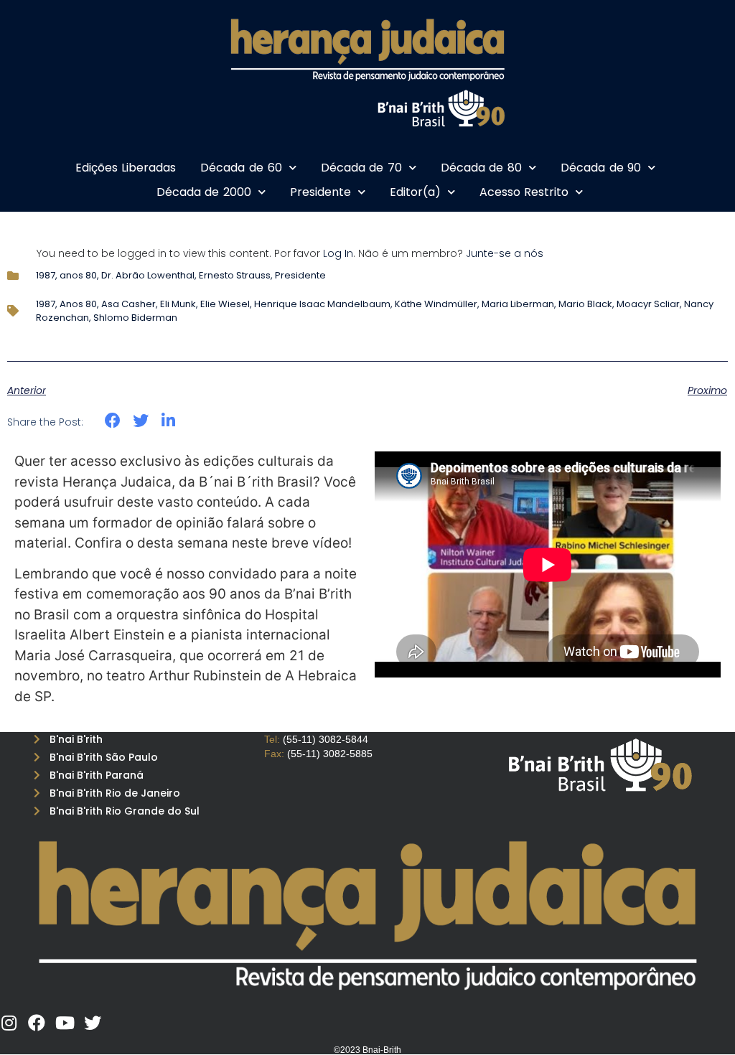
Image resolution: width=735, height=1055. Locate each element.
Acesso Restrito (524, 192)
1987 (45, 275)
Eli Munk (178, 304)
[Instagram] (8, 1022)
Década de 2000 (203, 192)
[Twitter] (92, 1022)
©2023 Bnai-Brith (367, 1050)
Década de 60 (240, 167)
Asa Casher (128, 304)
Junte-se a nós (504, 253)
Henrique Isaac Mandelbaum (322, 304)
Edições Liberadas (126, 167)
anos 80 (78, 275)
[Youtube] (64, 1022)
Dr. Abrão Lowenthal (148, 275)
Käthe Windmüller (436, 304)
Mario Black (585, 304)
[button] (113, 421)
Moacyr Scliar (648, 304)
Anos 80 (78, 304)
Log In (338, 253)
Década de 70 (361, 167)
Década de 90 (601, 167)
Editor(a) (415, 192)
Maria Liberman (518, 304)
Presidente (320, 192)
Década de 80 (481, 167)
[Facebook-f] (36, 1022)
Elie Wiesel (225, 304)
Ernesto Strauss (235, 275)
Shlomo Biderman (135, 317)
